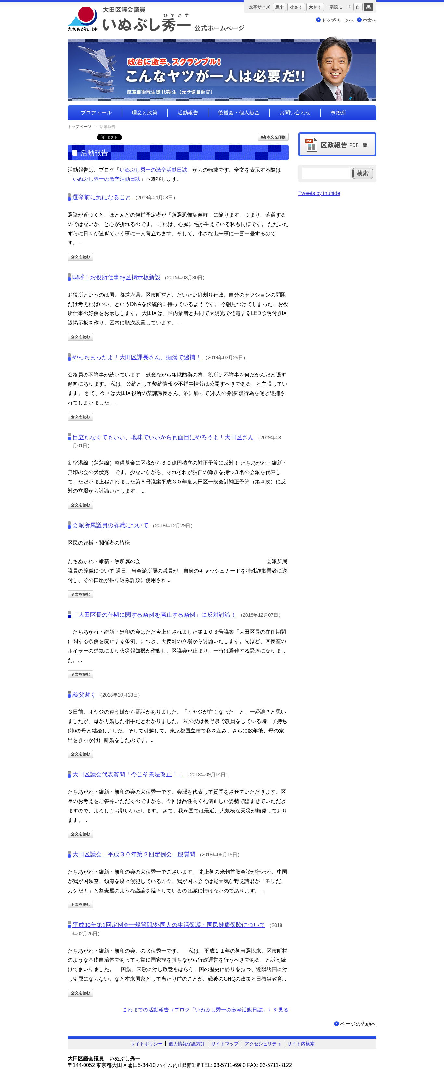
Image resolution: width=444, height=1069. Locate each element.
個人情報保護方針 (187, 1043)
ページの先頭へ (358, 1024)
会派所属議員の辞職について (110, 525)
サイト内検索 (301, 1043)
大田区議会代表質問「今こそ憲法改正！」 (128, 774)
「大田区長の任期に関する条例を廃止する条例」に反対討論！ (154, 615)
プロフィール (96, 112)
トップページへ (338, 20)
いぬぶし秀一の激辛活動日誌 (153, 170)
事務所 (338, 112)
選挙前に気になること (101, 197)
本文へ (369, 20)
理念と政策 (145, 112)
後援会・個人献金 (239, 112)
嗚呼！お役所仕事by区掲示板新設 (116, 277)
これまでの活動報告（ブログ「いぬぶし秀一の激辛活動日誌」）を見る (205, 1009)
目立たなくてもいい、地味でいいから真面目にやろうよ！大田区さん (163, 437)
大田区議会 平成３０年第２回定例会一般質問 (133, 854)
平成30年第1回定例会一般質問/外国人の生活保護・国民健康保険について (168, 925)
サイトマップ (225, 1043)
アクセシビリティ (263, 1043)
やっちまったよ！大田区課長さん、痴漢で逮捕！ (136, 357)
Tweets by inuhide (319, 193)
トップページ (79, 127)
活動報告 (187, 112)
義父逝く (84, 695)
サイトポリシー (147, 1043)
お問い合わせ (295, 112)
